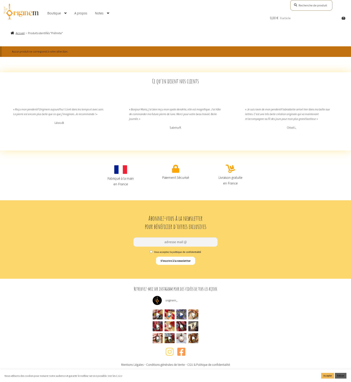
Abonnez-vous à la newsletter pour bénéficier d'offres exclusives (175, 222)
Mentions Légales (132, 365)
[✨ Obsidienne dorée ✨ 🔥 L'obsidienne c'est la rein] (158, 338)
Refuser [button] (340, 375)
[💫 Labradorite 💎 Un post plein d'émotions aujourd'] (170, 338)
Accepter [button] (327, 375)
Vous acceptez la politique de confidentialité (177, 252)
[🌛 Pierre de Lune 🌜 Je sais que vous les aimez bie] (193, 314)
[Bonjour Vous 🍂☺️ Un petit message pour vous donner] (193, 326)
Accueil (20, 33)
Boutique (54, 13)
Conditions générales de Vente (165, 365)
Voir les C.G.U (115, 375)
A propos (80, 13)
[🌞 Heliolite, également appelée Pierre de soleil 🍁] (170, 326)
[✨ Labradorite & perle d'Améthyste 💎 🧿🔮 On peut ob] (181, 326)
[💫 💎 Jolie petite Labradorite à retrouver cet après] (170, 314)
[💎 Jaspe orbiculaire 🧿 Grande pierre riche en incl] (158, 326)
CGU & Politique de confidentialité (208, 365)
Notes (99, 13)
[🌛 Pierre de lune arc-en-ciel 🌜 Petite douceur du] (158, 314)
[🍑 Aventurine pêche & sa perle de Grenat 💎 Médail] (181, 338)
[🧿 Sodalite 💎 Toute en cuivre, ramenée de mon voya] (181, 314)
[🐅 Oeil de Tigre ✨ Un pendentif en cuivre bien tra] (193, 338)
